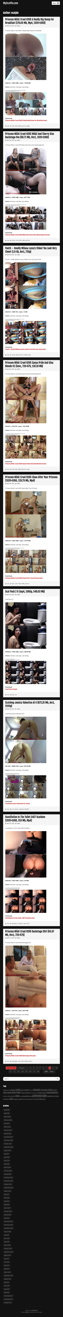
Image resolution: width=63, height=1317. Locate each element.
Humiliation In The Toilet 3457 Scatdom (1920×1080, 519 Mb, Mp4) (25, 818)
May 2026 (6, 1110)
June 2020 (6, 1238)
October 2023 (7, 1184)
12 (14, 1071)
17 (34, 1071)
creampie (43, 1090)
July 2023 (6, 1194)
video (29, 355)
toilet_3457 (26, 923)
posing (24, 1096)
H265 (16, 126)
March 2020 (7, 1245)
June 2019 (6, 1262)
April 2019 (6, 1269)
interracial (33, 1093)
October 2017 (7, 1302)
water (43, 1099)
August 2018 (7, 1279)
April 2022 (6, 1218)
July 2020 (6, 1235)
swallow (24, 1099)
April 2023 (6, 1204)
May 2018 (6, 1289)
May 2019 (6, 1265)
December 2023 (8, 1177)
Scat (8, 126)
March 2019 (7, 1272)
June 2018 (6, 1285)
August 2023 (7, 1191)
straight (20, 1099)
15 (26, 1071)
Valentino (26, 809)
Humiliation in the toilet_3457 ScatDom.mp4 (19, 918)
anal (18, 1089)
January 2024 (7, 1174)
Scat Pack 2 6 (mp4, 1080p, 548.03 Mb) (25, 591)
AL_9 (12, 809)
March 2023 (7, 1208)
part (21, 1096)
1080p (4, 1090)
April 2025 (6, 1123)
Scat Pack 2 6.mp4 (11, 689)
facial (9, 1093)
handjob (23, 1093)
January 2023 (7, 1214)
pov (27, 1096)
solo (11, 1099)
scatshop (21, 809)
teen (35, 1099)
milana (17, 355)
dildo (5, 1093)
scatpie (18, 26)
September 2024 (8, 1147)
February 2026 (8, 1120)
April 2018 (6, 1292)
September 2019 (8, 1252)
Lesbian (40, 1093)
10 (56, 1068)
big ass (22, 1090)
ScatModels (50, 1096)
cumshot (54, 1090)
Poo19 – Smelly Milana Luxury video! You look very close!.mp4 (25, 349)
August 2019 (7, 1255)
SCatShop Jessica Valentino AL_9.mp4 (17, 803)
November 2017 (8, 1299)
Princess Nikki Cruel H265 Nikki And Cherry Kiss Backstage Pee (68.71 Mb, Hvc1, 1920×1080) (29, 135)
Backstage (14, 1061)
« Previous (21, 1068)
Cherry (13, 240)
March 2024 (7, 1167)
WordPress (35, 1310)
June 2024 (6, 1157)
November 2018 (8, 1275)
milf (9, 1096)
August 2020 (7, 1231)
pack (12, 694)
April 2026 (6, 1113)
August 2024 (7, 1150)
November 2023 (8, 1181)
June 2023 (6, 1198)
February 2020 (8, 1248)
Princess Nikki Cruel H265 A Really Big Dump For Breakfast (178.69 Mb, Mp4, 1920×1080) (29, 21)
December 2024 (8, 1137)
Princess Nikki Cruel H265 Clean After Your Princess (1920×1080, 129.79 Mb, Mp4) (31, 478)
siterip (57, 1096)
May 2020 (6, 1242)
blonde (31, 1090)
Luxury (13, 355)
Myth (26, 1312)
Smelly (25, 355)
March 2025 (7, 1127)
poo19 (21, 355)
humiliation (14, 923)
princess (23, 126)
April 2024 (6, 1164)
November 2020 (8, 1225)
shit (54, 1096)
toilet (38, 1099)
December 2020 (8, 1221)
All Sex (8, 1090)
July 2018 (6, 1282)
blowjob (36, 1090)
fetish (13, 1092)
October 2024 (7, 1143)
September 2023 (8, 1187)
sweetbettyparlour (30, 1099)
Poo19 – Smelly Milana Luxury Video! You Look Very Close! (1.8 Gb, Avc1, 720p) (31, 250)
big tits (26, 1090)
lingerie (44, 1093)
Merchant (5, 1096)
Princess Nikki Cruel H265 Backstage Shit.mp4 (20, 1056)
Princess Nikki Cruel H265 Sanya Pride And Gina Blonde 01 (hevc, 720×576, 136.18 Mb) (29, 364)
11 (10, 1071)
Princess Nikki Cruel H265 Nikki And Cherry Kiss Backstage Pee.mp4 (27, 235)
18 (38, 1071)
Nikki (19, 126)
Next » (52, 1071)
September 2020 (8, 1228)
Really (28, 126)
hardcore (28, 1093)
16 (30, 1071)
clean (12, 583)
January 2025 (7, 1133)
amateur (13, 1090)
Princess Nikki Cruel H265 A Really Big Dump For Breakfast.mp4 (26, 120)
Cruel (12, 126)
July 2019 (6, 1258)
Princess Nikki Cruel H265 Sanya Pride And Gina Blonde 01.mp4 (25, 464)
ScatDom (20, 923)
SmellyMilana (6, 1099)
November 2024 (8, 1140)
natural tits (12, 1096)
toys (41, 1099)
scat (16, 694)
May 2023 (6, 1201)
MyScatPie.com (10, 3)
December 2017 (8, 1296)
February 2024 (8, 1171)
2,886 (46, 1071)
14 (22, 1071)
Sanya (28, 469)
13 (18, 1071)
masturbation (52, 1092)
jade (37, 1093)
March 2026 (7, 1116)
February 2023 (8, 1211)
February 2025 (8, 1130)
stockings (15, 1099)
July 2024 (6, 1154)
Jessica (16, 809)
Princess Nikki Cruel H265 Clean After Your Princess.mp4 (23, 578)
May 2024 (6, 1160)
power (30, 1096)
